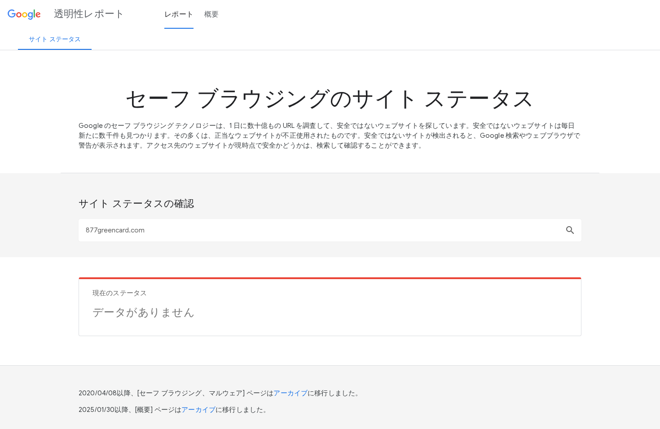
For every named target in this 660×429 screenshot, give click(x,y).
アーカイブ (290, 393)
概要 (211, 14)
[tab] (55, 39)
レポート (179, 14)
